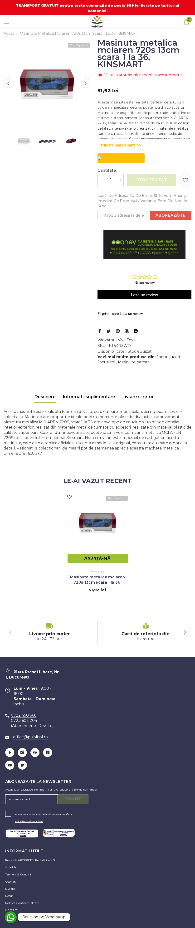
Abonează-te (171, 215)
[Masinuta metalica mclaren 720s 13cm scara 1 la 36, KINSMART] (98, 522)
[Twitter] (109, 330)
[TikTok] (47, 752)
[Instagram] (22, 752)
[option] (47, 83)
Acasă (9, 33)
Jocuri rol (106, 362)
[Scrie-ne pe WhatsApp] (11, 917)
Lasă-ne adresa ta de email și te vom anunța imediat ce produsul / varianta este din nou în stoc (143, 200)
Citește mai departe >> (121, 145)
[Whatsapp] (136, 330)
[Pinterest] (118, 330)
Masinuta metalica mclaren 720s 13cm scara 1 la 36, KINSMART (97, 580)
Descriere (45, 396)
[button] (8, 83)
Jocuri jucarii (168, 357)
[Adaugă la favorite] (185, 180)
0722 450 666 (23, 715)
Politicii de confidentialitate (29, 821)
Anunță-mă (97, 558)
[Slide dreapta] (184, 632)
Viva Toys (126, 340)
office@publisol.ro (30, 737)
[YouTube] (9, 765)
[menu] (6, 22)
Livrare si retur (138, 396)
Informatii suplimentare (89, 396)
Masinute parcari (134, 362)
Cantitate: (107, 170)
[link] (50, 632)
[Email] (127, 330)
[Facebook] (100, 330)
